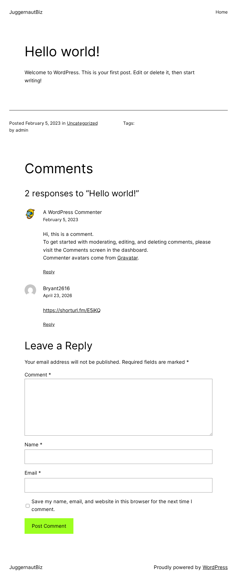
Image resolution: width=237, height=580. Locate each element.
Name (33, 444)
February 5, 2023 (60, 219)
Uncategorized (82, 123)
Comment (38, 375)
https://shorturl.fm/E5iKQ (72, 310)
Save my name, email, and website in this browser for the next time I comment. (112, 505)
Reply (49, 272)
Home (222, 12)
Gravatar (127, 258)
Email (33, 473)
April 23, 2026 (57, 295)
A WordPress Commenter (72, 212)
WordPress (215, 567)
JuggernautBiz (25, 12)
